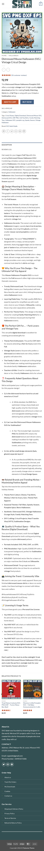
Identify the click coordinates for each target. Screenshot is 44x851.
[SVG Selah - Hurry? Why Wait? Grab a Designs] (22, 4)
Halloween (13, 55)
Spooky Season (30, 120)
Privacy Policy (10, 813)
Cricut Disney (9, 115)
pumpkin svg (20, 120)
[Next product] (3, 69)
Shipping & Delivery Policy (14, 809)
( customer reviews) (19, 75)
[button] (3, 4)
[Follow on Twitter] (4, 764)
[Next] (42, 699)
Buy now (27, 102)
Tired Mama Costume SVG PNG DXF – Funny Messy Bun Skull (11, 705)
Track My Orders (10, 782)
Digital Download (20, 115)
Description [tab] (7, 145)
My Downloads (10, 787)
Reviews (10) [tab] (7, 149)
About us (8, 777)
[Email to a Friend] (16, 131)
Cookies (7, 791)
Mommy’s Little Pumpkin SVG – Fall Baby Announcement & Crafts (32, 705)
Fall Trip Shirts (24, 118)
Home (4, 55)
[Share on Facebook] (8, 131)
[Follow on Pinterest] (12, 764)
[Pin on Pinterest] (20, 131)
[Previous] (1, 699)
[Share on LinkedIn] (24, 131)
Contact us (8, 796)
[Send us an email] (8, 764)
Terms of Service (10, 818)
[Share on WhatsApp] (4, 131)
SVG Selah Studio (11, 126)
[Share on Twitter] (12, 131)
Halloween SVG (10, 120)
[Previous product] (8, 69)
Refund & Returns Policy (13, 823)
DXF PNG (16, 118)
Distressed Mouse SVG (34, 115)
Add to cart (10, 102)
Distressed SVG (7, 118)
